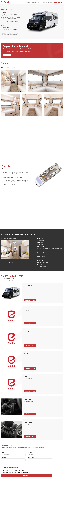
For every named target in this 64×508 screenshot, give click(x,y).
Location (2, 452)
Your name (30, 452)
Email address (3, 457)
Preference (3, 462)
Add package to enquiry (30, 300)
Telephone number (31, 457)
